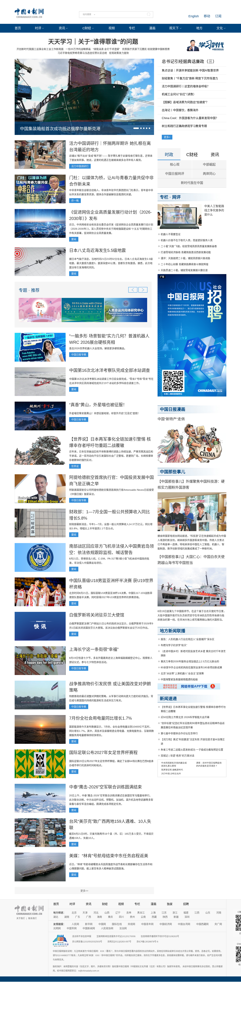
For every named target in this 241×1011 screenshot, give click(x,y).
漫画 (152, 28)
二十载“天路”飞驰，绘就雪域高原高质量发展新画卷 (189, 246)
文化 (219, 28)
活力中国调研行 (80, 166)
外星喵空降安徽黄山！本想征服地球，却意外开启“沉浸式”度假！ (104, 413)
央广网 (218, 924)
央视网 (131, 924)
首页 (18, 28)
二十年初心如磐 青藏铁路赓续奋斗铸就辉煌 (184, 264)
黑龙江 (141, 912)
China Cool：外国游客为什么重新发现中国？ (190, 118)
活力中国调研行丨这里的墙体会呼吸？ (186, 86)
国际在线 (117, 924)
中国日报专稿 (78, 354)
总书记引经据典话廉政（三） (189, 61)
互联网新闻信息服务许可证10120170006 (116, 936)
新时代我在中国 (192, 183)
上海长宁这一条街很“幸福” (94, 649)
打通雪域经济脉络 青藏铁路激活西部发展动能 (186, 252)
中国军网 (72, 928)
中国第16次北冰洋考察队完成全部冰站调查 (109, 370)
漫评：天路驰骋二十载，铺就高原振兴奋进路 (185, 258)
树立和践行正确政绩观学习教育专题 (184, 126)
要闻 (73, 239)
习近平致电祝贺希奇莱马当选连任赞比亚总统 (82, 53)
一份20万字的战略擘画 (78, 49)
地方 (199, 28)
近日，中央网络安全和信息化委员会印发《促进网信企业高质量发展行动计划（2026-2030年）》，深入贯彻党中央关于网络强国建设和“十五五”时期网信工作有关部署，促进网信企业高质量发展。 (111, 228)
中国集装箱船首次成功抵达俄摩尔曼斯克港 (60, 128)
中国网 (102, 924)
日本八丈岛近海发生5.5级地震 (97, 250)
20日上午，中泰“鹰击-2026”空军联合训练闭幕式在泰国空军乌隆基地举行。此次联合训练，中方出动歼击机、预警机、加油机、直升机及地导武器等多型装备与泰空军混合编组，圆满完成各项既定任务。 (111, 799)
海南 (99, 916)
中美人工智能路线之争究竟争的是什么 (214, 210)
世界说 (75, 466)
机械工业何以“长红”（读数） (179, 94)
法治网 (123, 928)
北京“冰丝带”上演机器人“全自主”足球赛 (182, 673)
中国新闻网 (89, 928)
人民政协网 (107, 928)
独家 (170, 904)
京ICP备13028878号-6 (147, 941)
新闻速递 (168, 698)
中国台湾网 (184, 924)
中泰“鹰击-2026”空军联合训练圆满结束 (105, 787)
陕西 (165, 916)
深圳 (187, 916)
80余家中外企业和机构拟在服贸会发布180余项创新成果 (191, 667)
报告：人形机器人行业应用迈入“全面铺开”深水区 (187, 639)
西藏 (154, 916)
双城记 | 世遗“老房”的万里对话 (177, 755)
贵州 (132, 916)
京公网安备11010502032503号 (87, 941)
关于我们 (20, 918)
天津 (85, 912)
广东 (77, 916)
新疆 (176, 916)
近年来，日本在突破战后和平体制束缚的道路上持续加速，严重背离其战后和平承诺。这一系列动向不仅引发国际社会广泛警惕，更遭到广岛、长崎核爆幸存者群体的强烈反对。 (111, 455)
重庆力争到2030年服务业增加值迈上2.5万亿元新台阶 (190, 661)
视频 (112, 28)
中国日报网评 (174, 173)
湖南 (66, 916)
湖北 (55, 916)
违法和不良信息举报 (81, 936)
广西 (88, 916)
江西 (196, 912)
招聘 (186, 904)
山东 (207, 912)
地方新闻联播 (172, 630)
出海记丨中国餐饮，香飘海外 (180, 110)
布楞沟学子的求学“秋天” (174, 645)
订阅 (218, 16)
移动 (207, 16)
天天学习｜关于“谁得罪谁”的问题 (93, 41)
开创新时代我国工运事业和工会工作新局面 (40, 49)
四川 (121, 916)
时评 (38, 28)
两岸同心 (209, 173)
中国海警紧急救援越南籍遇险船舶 (179, 679)
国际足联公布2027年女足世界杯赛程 (103, 752)
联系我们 (32, 918)
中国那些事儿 (172, 471)
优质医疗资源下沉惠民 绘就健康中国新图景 (146, 49)
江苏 (164, 912)
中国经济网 (165, 924)
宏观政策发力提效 (119, 53)
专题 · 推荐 (29, 290)
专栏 (132, 28)
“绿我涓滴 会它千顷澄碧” (106, 49)
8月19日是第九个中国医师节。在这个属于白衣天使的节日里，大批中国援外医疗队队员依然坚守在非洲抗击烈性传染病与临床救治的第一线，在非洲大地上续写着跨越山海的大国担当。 (192, 615)
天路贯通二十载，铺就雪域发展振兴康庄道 (184, 270)
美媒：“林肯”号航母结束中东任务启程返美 (108, 855)
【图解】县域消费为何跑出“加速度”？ (185, 102)
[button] (136, 128)
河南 (218, 912)
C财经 (86, 28)
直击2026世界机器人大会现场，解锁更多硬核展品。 (98, 348)
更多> (167, 137)
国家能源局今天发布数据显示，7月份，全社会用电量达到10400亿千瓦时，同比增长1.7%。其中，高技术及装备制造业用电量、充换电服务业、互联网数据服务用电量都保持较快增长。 (111, 731)
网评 (176, 197)
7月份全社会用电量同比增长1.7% (100, 718)
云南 (143, 916)
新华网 (88, 924)
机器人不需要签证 (170, 234)
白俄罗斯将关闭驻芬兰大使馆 (96, 615)
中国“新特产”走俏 (171, 419)
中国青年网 (147, 924)
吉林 (128, 912)
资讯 (62, 28)
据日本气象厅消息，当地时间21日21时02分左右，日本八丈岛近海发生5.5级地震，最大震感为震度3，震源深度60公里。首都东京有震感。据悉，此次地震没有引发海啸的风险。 (111, 263)
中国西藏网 (202, 924)
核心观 (174, 164)
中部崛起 (209, 164)
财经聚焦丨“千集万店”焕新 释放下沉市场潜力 (190, 78)
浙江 (175, 912)
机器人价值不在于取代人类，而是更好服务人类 (187, 240)
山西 (106, 912)
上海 (153, 912)
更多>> (84, 890)
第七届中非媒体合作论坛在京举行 (179, 733)
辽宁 (117, 912)
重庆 (110, 916)
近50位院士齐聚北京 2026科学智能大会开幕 (185, 717)
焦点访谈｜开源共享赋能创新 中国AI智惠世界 (190, 70)
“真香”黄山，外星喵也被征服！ (98, 404)
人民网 (75, 924)
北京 (74, 912)
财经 (105, 904)
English (193, 16)
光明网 (57, 928)
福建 (185, 912)
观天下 (174, 28)
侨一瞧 (75, 200)
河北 (96, 912)
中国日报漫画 (172, 409)
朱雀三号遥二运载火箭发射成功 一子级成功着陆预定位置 (192, 749)
